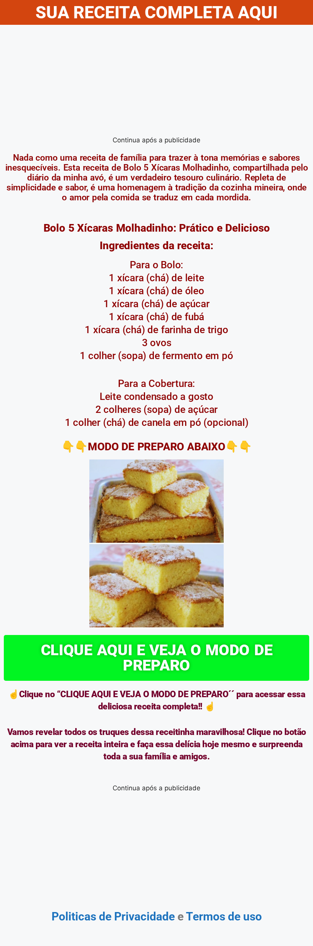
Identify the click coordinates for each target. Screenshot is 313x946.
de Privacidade (136, 916)
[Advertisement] (156, 82)
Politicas (74, 916)
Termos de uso (223, 916)
